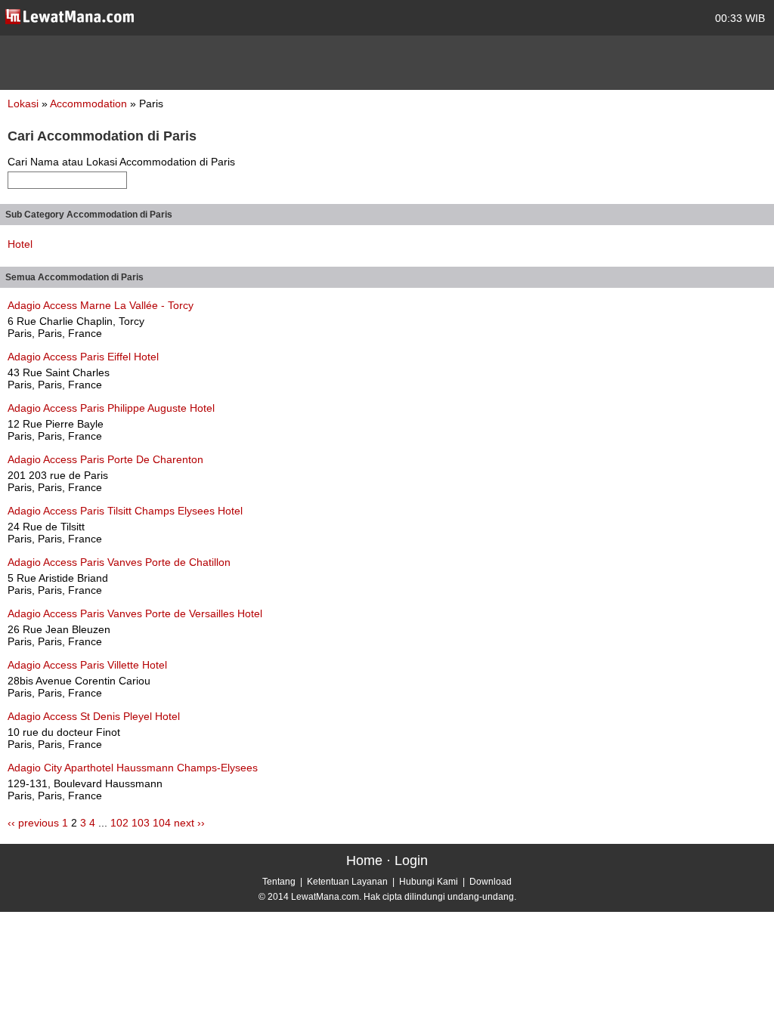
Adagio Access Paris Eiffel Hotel (83, 357)
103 (141, 823)
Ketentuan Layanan (347, 881)
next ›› (189, 823)
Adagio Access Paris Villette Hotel (87, 665)
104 (162, 823)
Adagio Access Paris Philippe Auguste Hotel (111, 408)
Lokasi (23, 103)
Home (364, 860)
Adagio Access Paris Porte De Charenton (105, 459)
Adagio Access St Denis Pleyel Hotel (94, 716)
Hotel (20, 244)
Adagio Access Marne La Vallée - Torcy (101, 305)
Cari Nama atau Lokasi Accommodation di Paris (121, 162)
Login (411, 860)
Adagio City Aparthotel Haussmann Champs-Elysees (133, 768)
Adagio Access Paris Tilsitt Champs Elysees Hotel (125, 511)
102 (119, 823)
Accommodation (90, 103)
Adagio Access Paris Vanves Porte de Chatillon (119, 562)
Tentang (279, 881)
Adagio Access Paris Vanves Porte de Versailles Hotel (135, 613)
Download (490, 881)
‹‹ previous (33, 823)
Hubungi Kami (428, 881)
